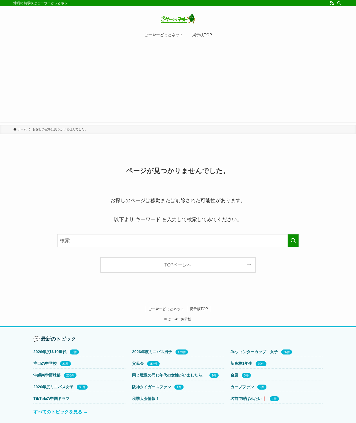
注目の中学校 (45, 363)
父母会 (138, 363)
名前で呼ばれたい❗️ (248, 398)
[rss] (331, 3)
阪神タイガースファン (151, 387)
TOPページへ (177, 264)
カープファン (242, 387)
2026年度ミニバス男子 (152, 351)
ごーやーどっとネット (166, 309)
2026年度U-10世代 (49, 351)
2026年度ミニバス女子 (53, 387)
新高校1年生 (241, 363)
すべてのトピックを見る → (60, 411)
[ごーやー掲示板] (178, 18)
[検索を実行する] (293, 240)
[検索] (339, 3)
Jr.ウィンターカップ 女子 (254, 351)
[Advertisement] (178, 83)
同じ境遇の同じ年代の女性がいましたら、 (169, 375)
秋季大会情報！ (145, 398)
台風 (234, 375)
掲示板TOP (199, 309)
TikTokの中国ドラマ (51, 398)
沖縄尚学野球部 (47, 375)
